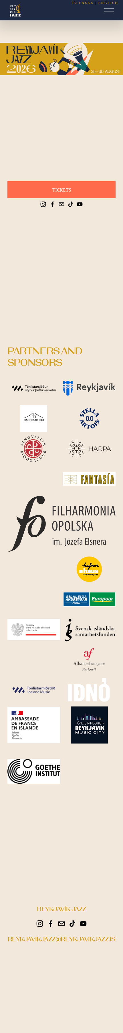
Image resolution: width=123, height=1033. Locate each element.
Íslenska (82, 3)
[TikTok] (71, 204)
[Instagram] (43, 204)
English (108, 3)
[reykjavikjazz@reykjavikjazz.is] (61, 204)
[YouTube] (80, 204)
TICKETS (61, 190)
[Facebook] (52, 204)
